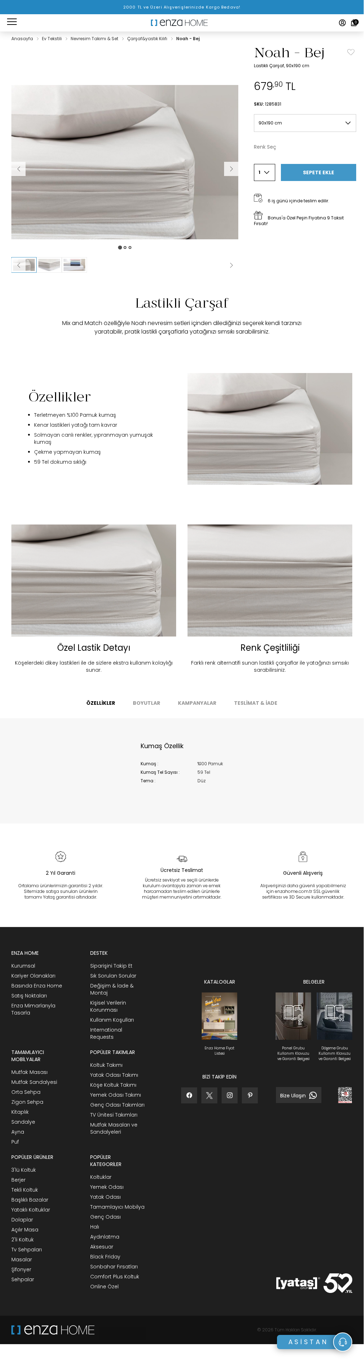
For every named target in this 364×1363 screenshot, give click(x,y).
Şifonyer (21, 1269)
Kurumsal (23, 965)
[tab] (120, 247)
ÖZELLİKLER (100, 703)
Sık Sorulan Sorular (113, 975)
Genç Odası (105, 1216)
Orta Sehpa (25, 1092)
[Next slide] (231, 265)
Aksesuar (101, 1246)
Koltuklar (101, 1177)
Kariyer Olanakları (33, 975)
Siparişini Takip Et (111, 965)
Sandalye (23, 1121)
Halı (94, 1226)
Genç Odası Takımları (117, 1104)
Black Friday (105, 1256)
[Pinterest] (250, 1095)
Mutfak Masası (29, 1072)
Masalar (21, 1259)
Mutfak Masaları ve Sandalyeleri (113, 1128)
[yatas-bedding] (120, 1330)
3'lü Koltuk (23, 1169)
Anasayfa (22, 39)
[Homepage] (181, 22)
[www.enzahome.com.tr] (52, 1330)
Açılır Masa (24, 1229)
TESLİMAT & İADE (255, 703)
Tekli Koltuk (24, 1189)
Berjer (18, 1179)
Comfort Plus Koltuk (114, 1276)
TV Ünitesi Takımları (113, 1114)
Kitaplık (20, 1112)
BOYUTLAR (146, 703)
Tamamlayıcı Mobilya (117, 1206)
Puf (15, 1141)
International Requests (106, 1033)
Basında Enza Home (36, 985)
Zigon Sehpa (27, 1102)
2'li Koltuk (22, 1239)
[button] (49, 265)
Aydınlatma (104, 1236)
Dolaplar (22, 1219)
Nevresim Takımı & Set (95, 39)
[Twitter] (209, 1095)
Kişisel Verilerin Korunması (108, 1006)
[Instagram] (230, 1095)
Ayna (17, 1131)
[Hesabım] (342, 23)
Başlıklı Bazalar (29, 1199)
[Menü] (12, 22)
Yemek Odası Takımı (115, 1094)
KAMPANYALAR (197, 703)
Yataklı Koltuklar (30, 1209)
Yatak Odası (105, 1196)
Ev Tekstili (52, 39)
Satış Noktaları (29, 995)
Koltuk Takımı (106, 1065)
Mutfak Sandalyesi (34, 1082)
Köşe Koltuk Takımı (113, 1084)
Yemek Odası (107, 1187)
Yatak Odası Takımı (114, 1075)
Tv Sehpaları (26, 1249)
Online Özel (104, 1286)
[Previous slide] (18, 265)
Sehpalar (22, 1279)
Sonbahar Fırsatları (114, 1266)
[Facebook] (189, 1095)
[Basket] (354, 23)
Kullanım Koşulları (112, 1019)
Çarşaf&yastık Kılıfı (147, 39)
